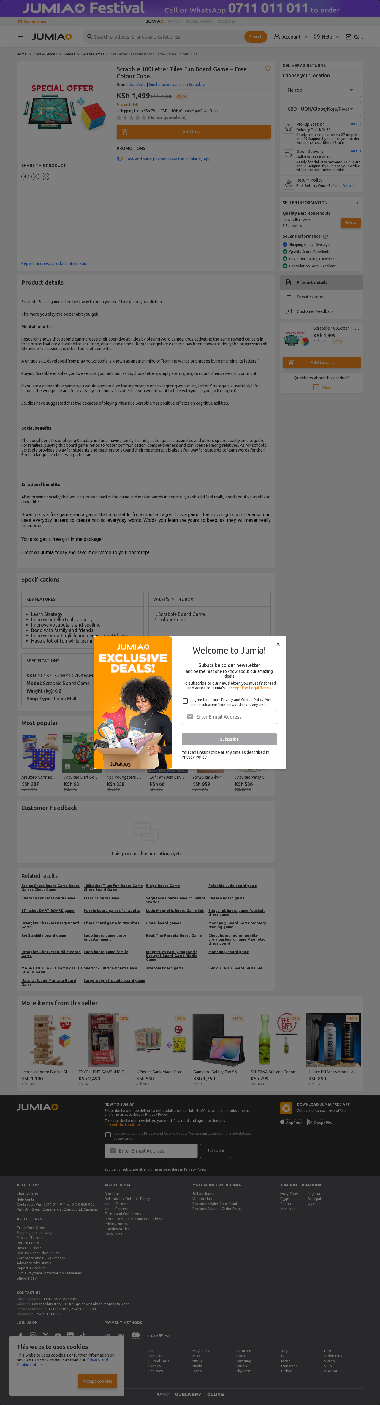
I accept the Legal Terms (249, 688)
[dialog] (190, 702)
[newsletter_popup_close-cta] (278, 644)
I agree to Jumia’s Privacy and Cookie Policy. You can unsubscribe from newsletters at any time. (231, 702)
